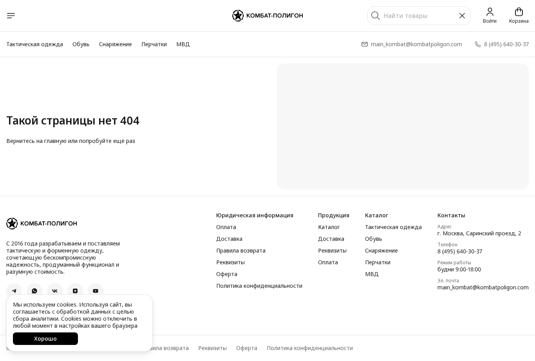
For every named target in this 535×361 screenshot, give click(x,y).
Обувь (81, 44)
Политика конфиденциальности (259, 285)
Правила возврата (241, 250)
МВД (183, 44)
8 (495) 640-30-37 (459, 251)
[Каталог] (11, 15)
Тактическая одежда (34, 44)
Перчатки (154, 44)
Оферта (226, 274)
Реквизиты (230, 262)
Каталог (329, 227)
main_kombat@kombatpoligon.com (483, 287)
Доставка (229, 238)
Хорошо (45, 338)
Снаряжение (115, 44)
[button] (14, 291)
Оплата (226, 227)
